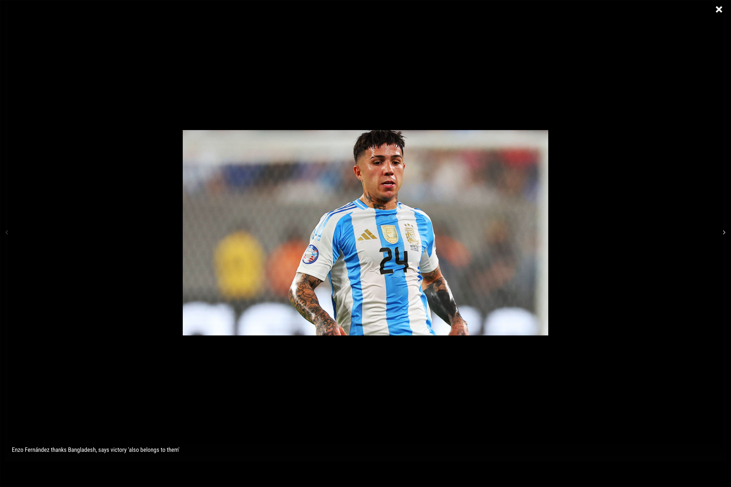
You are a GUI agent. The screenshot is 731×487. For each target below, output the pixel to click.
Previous (7, 233)
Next (724, 233)
